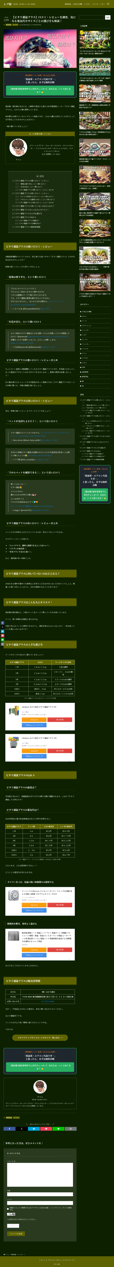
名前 (8, 1190)
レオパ (84, 363)
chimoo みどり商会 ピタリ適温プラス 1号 (39, 707)
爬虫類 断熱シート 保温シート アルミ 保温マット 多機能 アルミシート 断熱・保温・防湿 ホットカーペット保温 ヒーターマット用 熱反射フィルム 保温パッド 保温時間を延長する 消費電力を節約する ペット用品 (46, 937)
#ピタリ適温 (24, 506)
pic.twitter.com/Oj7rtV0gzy (41, 506)
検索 (107, 17)
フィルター (86, 344)
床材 (83, 367)
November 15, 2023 (40, 510)
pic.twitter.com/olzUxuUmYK (23, 304)
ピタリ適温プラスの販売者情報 (27, 227)
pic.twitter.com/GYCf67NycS (40, 455)
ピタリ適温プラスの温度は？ (29, 220)
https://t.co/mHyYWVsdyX (56, 336)
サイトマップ (68, 1260)
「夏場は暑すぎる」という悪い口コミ (32, 184)
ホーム (43, 1260)
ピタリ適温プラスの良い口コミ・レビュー (32, 193)
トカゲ (84, 335)
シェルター (86, 330)
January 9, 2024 (48, 347)
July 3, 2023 (45, 308)
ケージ (84, 321)
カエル (84, 316)
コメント (11, 1161)
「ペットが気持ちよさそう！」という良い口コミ (36, 196)
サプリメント (86, 325)
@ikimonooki (33, 336)
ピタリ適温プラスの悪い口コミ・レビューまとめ (36, 190)
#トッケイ (15, 506)
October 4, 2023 (42, 459)
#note (42, 336)
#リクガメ (45, 432)
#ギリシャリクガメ (57, 432)
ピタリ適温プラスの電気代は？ (30, 223)
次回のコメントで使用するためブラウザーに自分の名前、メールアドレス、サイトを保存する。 (40, 1209)
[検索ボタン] (108, 4)
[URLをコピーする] (71, 1129)
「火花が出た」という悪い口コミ (31, 187)
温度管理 (85, 372)
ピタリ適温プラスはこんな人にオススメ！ (32, 209)
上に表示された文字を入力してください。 (22, 1219)
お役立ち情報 (86, 311)
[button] (9, 1129)
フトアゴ (85, 349)
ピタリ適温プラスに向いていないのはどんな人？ (34, 206)
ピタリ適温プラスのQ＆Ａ (25, 217)
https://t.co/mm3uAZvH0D (22, 343)
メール (9, 1199)
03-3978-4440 (48, 1001)
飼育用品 (8, 25)
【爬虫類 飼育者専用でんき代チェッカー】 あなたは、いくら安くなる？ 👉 (40, 90)
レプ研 (8, 4)
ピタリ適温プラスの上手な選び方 (28, 213)
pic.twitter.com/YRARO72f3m (33, 436)
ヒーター (15, 25)
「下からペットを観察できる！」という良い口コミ (37, 199)
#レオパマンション (57, 301)
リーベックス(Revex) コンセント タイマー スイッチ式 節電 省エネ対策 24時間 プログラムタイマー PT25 (47, 892)
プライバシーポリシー (55, 1260)
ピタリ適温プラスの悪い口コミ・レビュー (32, 180)
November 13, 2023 (49, 440)
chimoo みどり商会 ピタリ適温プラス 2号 (39, 738)
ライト (84, 353)
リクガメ (85, 358)
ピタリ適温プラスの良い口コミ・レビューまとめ (36, 202)
